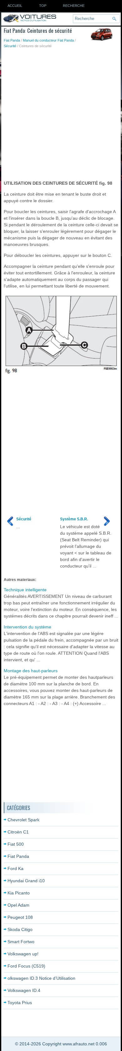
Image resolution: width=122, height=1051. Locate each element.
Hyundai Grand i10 (26, 880)
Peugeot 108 (20, 917)
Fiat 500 (16, 844)
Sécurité (10, 46)
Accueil (15, 6)
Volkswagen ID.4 (24, 990)
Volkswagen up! (23, 953)
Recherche (73, 6)
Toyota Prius (20, 1002)
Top (42, 6)
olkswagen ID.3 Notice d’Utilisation (41, 978)
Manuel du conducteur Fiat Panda (48, 40)
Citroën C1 (18, 831)
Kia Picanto (19, 892)
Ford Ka (15, 868)
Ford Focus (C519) (26, 965)
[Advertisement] (61, 113)
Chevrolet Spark (23, 819)
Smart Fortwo (21, 941)
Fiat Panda (12, 40)
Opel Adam (18, 905)
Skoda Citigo (20, 929)
